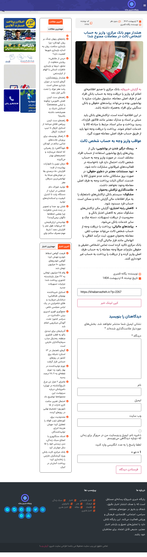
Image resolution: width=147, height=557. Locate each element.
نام (139, 385)
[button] (144, 5)
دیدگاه (136, 336)
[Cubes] (28, 516)
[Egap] (7, 509)
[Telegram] (21, 516)
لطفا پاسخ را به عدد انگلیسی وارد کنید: (118, 445)
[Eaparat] (43, 509)
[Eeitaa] (28, 509)
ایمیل (138, 400)
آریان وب (44, 546)
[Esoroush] (21, 509)
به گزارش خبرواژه (131, 89)
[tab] (55, 22)
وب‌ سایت (135, 416)
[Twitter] (36, 509)
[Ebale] (14, 509)
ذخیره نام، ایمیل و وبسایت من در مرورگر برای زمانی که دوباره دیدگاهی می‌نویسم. (110, 437)
